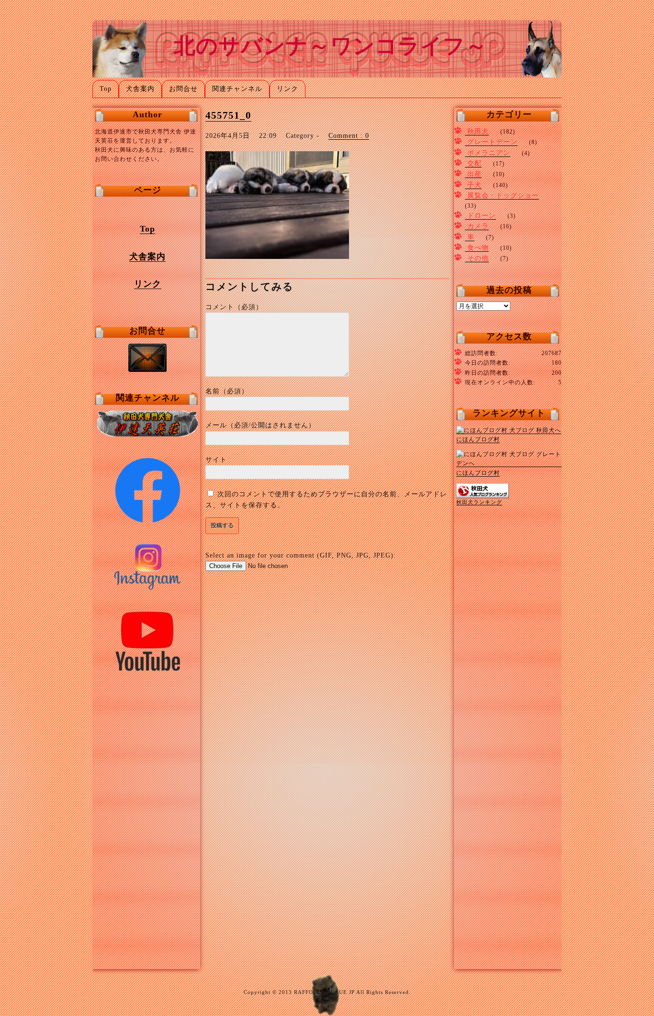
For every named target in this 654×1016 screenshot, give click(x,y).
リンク (287, 88)
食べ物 (478, 247)
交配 (474, 163)
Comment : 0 (348, 135)
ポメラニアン (488, 152)
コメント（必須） (234, 307)
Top (106, 88)
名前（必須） (226, 391)
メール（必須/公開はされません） (260, 425)
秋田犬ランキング (479, 502)
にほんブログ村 (478, 439)
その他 (478, 258)
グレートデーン (492, 141)
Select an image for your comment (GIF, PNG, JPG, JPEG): (300, 555)
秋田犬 (478, 131)
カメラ (478, 226)
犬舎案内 (140, 88)
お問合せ (183, 88)
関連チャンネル (237, 88)
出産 (474, 174)
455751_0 (228, 115)
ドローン (481, 215)
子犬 (474, 185)
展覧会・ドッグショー (503, 195)
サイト (216, 459)
